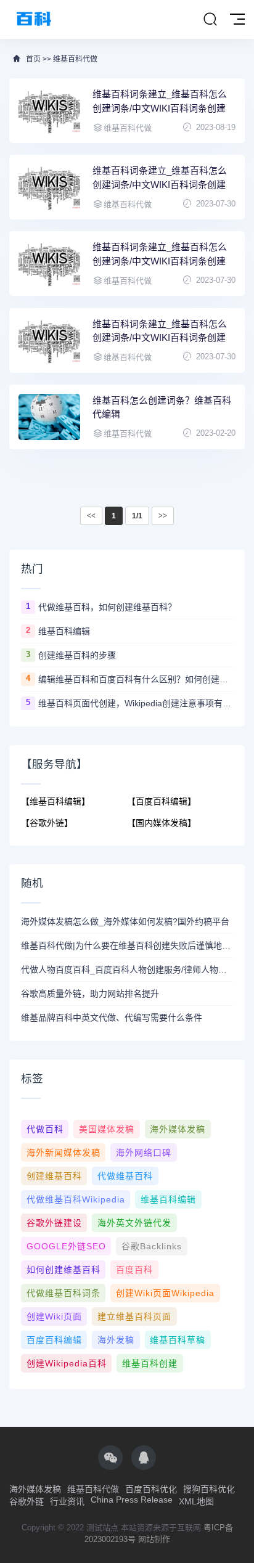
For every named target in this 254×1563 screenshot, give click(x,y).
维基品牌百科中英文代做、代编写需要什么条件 (111, 1017)
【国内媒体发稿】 (161, 823)
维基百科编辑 (64, 631)
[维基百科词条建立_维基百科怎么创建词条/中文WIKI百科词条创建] (49, 111)
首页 (33, 59)
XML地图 (196, 1501)
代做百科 (45, 1129)
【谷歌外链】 (47, 823)
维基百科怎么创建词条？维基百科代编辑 (161, 407)
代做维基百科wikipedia (76, 1199)
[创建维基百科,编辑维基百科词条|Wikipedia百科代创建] (34, 19)
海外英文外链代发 (134, 1223)
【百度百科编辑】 (161, 801)
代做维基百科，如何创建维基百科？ (107, 607)
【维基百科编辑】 (55, 801)
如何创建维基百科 (63, 1270)
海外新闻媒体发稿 (63, 1152)
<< (91, 516)
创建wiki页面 (54, 1316)
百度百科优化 (151, 1489)
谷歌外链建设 (54, 1223)
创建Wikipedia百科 (67, 1363)
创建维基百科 (54, 1176)
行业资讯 (67, 1501)
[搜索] (210, 19)
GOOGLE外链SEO (66, 1246)
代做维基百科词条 (63, 1293)
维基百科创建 (150, 1363)
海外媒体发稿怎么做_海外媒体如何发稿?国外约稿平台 (125, 921)
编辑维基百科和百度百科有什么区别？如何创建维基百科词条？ (135, 679)
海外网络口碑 (143, 1152)
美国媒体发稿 (106, 1129)
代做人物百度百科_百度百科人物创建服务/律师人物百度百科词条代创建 (127, 969)
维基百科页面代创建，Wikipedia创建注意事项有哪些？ (135, 703)
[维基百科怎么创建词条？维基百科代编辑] (49, 417)
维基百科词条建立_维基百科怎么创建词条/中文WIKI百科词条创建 (159, 101)
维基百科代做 (75, 59)
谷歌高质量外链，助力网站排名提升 (90, 993)
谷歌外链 (26, 1501)
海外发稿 (115, 1340)
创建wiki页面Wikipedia (165, 1293)
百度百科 (134, 1270)
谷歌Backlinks (151, 1246)
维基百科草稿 (177, 1340)
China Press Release (132, 1499)
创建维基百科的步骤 (77, 655)
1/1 (137, 516)
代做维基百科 (125, 1176)
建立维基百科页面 (134, 1316)
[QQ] (143, 1457)
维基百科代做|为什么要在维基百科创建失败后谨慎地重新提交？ (127, 945)
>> (162, 516)
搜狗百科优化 (209, 1489)
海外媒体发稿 (177, 1129)
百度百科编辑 (54, 1340)
